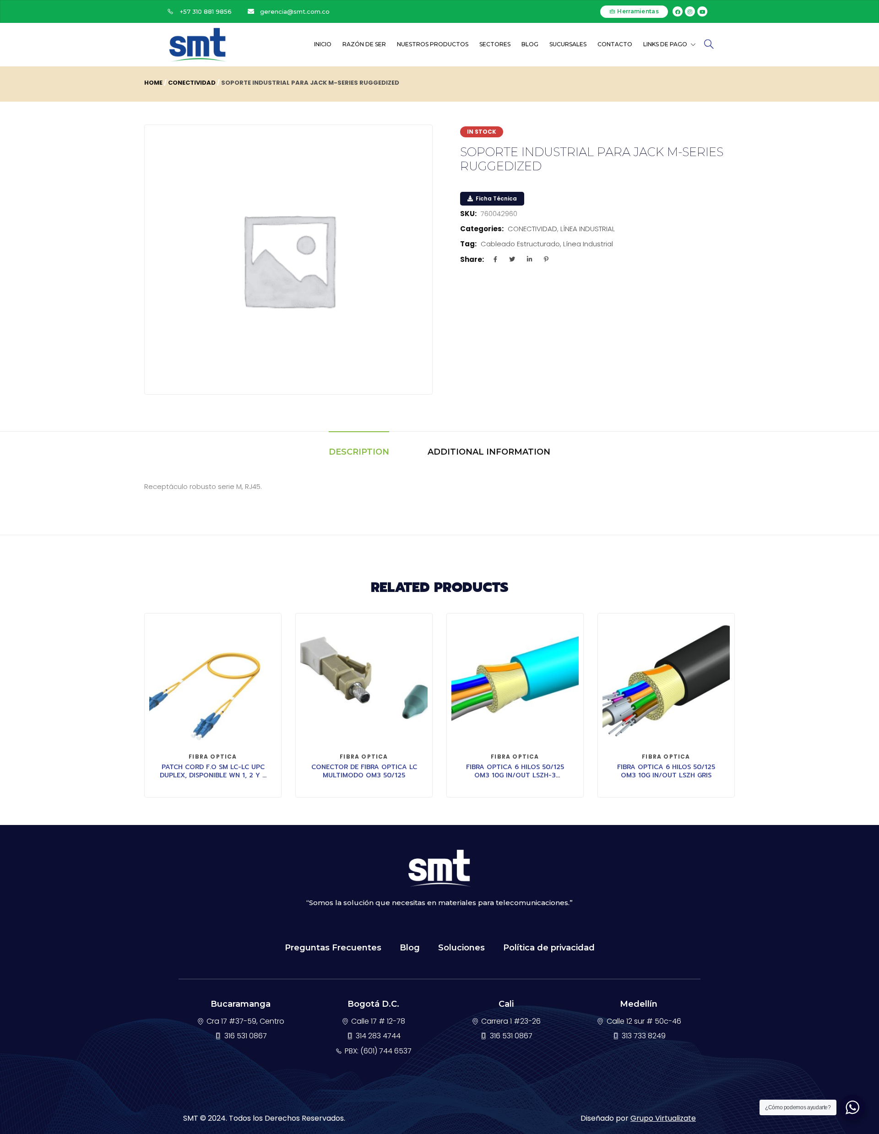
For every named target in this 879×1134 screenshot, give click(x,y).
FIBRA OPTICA (213, 756)
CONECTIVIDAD (192, 82)
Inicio (322, 44)
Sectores (494, 44)
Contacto (614, 44)
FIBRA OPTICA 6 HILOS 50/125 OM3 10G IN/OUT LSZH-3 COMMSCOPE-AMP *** (515, 775)
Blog (529, 44)
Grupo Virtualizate (663, 1118)
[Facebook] (678, 11)
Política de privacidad (549, 948)
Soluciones (461, 948)
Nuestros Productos (432, 44)
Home (153, 82)
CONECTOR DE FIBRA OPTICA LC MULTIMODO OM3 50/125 (364, 771)
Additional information (489, 452)
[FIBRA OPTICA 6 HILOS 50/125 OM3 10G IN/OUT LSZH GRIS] (666, 681)
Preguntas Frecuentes (333, 948)
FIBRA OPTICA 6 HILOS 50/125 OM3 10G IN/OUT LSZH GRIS (666, 771)
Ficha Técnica (495, 198)
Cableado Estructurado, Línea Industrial (547, 244)
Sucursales (567, 44)
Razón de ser (364, 44)
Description (359, 452)
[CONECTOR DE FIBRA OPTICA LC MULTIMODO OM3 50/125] (364, 681)
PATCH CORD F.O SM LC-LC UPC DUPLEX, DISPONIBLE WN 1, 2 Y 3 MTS (213, 775)
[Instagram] (690, 11)
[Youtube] (702, 11)
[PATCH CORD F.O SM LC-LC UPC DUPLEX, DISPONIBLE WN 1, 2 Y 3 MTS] (213, 681)
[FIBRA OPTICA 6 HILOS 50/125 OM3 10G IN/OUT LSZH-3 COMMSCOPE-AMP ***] (515, 681)
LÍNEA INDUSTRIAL (587, 228)
